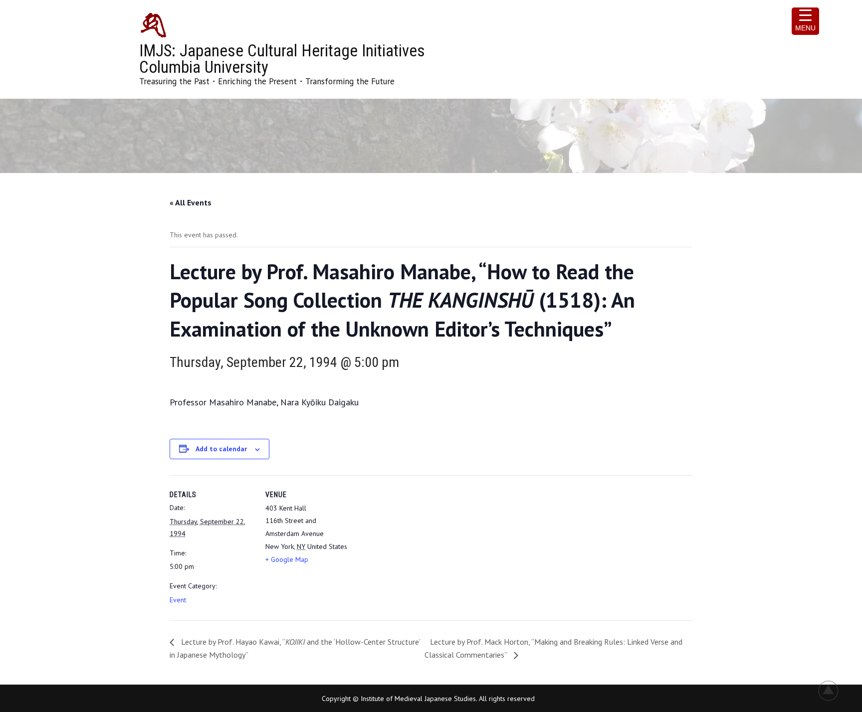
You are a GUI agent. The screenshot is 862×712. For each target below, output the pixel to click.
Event (178, 599)
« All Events (191, 202)
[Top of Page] (834, 690)
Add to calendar (221, 448)
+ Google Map (286, 559)
